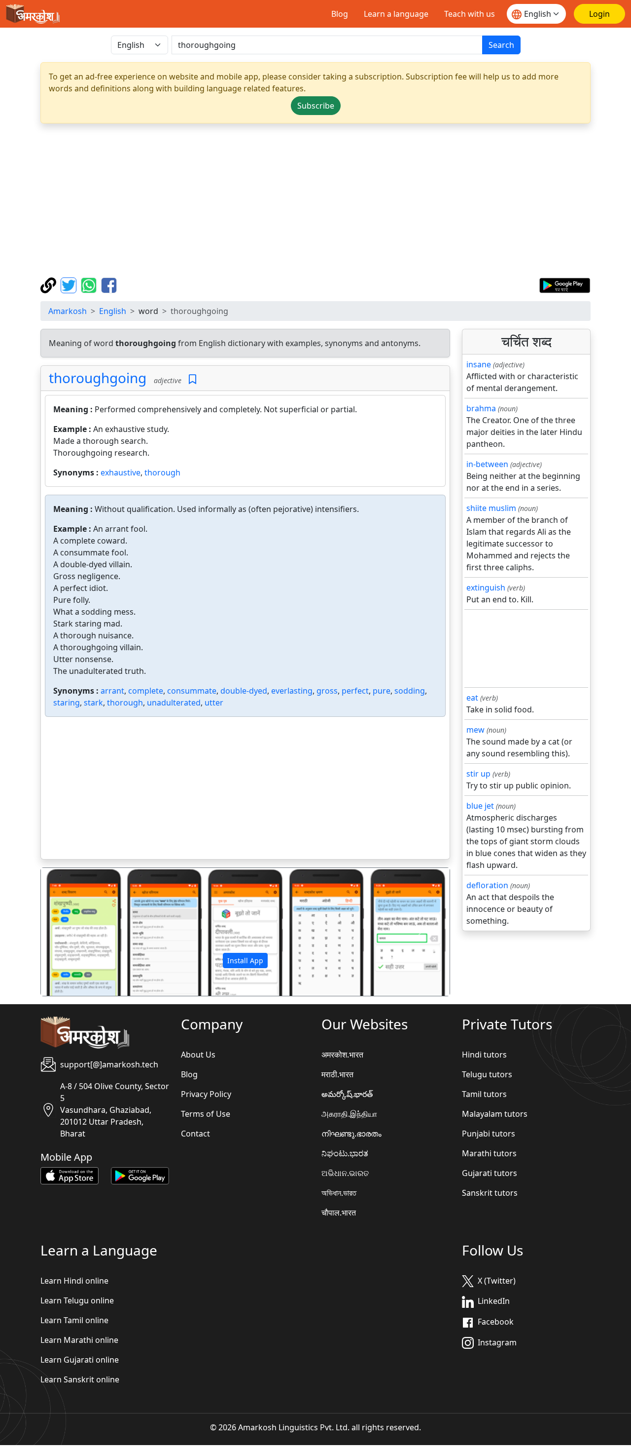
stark (93, 702)
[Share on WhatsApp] (90, 284)
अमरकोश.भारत (342, 1054)
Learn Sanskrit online (79, 1379)
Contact (195, 1133)
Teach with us (469, 13)
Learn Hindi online (74, 1280)
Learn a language (396, 13)
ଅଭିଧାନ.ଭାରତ (345, 1173)
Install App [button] (245, 960)
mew (475, 729)
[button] (71, 932)
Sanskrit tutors (490, 1192)
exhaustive (120, 472)
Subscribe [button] (315, 105)
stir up (478, 773)
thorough (162, 472)
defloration (487, 885)
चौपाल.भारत (338, 1212)
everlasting (292, 690)
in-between (487, 464)
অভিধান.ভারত (338, 1192)
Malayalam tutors (494, 1113)
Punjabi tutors (488, 1133)
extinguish (485, 587)
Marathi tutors (489, 1153)
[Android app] (140, 1175)
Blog (339, 13)
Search (501, 44)
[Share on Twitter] (70, 284)
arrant (112, 690)
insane (478, 364)
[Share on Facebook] (109, 284)
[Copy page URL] (49, 284)
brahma (481, 408)
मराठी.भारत (337, 1074)
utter (214, 702)
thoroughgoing (97, 377)
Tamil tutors (484, 1094)
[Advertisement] (315, 200)
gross (327, 690)
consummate (191, 690)
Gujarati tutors (489, 1173)
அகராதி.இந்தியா (349, 1113)
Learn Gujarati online (79, 1359)
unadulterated (174, 702)
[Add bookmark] (192, 379)
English (112, 311)
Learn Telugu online (77, 1300)
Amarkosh (67, 311)
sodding (409, 690)
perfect (355, 690)
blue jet (480, 805)
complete (145, 690)
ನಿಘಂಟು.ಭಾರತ (344, 1153)
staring (66, 702)
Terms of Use (205, 1113)
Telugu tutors (487, 1074)
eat (472, 697)
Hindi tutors (484, 1054)
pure (381, 690)
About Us (198, 1054)
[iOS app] (69, 1175)
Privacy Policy (206, 1094)
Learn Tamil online (74, 1320)
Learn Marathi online (79, 1339)
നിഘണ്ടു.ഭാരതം (351, 1133)
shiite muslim (491, 508)
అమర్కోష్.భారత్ (347, 1094)
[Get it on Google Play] (565, 284)
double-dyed (243, 690)
